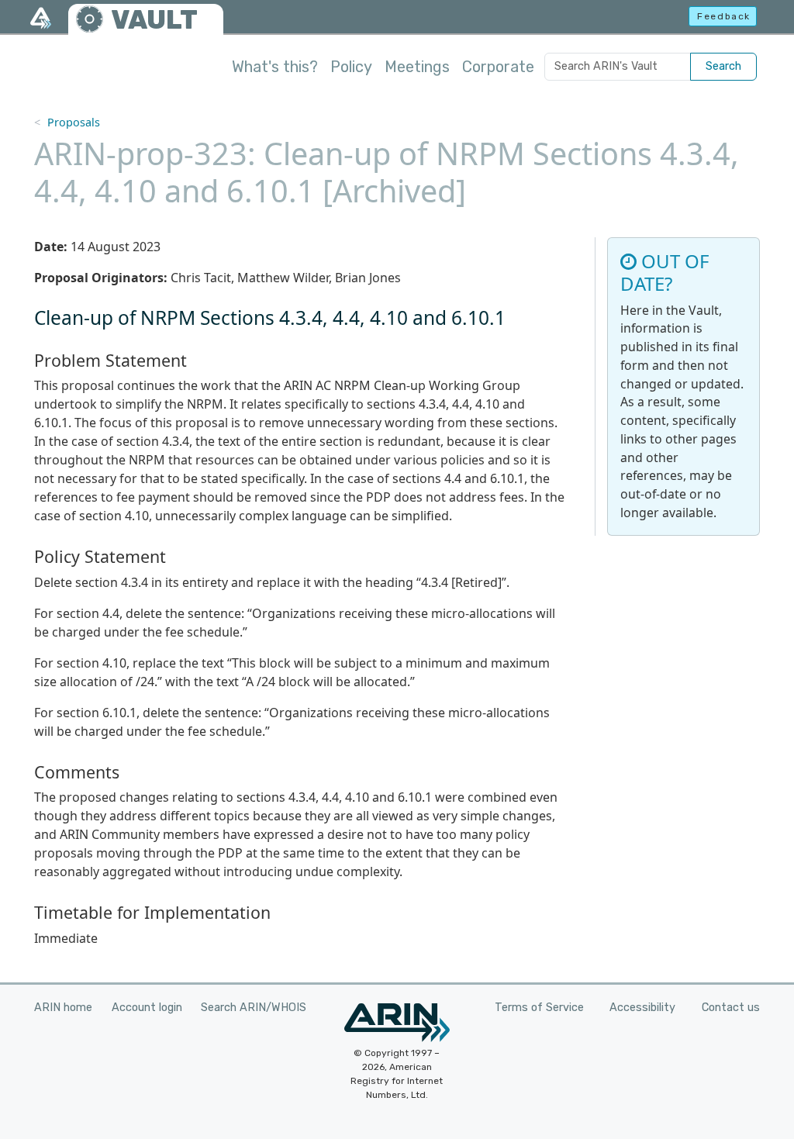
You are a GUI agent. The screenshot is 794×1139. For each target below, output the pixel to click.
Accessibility (642, 1007)
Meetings (417, 66)
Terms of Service (539, 1007)
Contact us (731, 1007)
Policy (351, 66)
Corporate (498, 66)
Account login (147, 1007)
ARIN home (63, 1007)
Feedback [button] (724, 16)
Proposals (73, 122)
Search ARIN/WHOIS (253, 1007)
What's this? (275, 66)
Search (723, 66)
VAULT (154, 20)
